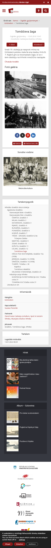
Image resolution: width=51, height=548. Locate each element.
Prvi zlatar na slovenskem (29, 413)
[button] (41, 176)
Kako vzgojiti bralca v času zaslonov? (29, 375)
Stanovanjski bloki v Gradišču (20, 212)
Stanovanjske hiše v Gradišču (20, 215)
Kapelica (17, 267)
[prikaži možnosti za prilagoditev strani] (44, 2)
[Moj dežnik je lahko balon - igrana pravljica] (13, 364)
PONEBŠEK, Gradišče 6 (21, 230)
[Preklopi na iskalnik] (46, 10)
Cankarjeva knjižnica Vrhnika (31, 39)
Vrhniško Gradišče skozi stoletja (17, 207)
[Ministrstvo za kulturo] (25, 467)
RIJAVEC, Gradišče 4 (19, 225)
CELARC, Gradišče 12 (20, 249)
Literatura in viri (13, 285)
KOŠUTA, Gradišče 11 (20, 246)
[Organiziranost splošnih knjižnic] (25, 477)
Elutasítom (19, 544)
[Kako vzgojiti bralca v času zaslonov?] (13, 378)
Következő (38, 44)
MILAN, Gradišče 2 (19, 220)
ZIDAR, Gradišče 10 (19, 243)
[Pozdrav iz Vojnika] (13, 445)
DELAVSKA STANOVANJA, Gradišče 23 (26, 272)
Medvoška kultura (21, 188)
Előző (13, 44)
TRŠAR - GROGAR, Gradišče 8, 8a (24, 236)
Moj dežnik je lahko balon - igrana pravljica (29, 361)
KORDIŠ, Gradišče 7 (19, 233)
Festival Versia (25, 388)
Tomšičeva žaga (20, 251)
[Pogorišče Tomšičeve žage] (25, 114)
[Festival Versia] (13, 392)
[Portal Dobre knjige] (25, 522)
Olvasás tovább (12, 61)
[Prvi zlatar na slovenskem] (13, 417)
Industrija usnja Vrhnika (18, 274)
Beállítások (32, 544)
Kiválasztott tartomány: (15, 2)
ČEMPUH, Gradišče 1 (20, 218)
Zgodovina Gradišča (14, 210)
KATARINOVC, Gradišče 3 (21, 223)
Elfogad (7, 544)
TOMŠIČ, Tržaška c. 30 (20, 264)
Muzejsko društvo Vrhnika (21, 319)
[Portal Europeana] (25, 486)
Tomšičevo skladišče (22, 269)
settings (22, 540)
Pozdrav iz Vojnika (26, 441)
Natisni (18, 143)
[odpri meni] (4, 11)
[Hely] (39, 10)
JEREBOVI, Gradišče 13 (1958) (23, 259)
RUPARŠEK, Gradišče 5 (20, 228)
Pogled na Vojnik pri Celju (29, 427)
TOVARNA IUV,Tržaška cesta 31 (24, 282)
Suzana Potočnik (11, 308)
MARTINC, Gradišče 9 (20, 241)
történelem (9, 300)
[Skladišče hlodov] (25, 85)
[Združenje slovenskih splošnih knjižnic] (25, 504)
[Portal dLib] (25, 496)
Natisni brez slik (31, 143)
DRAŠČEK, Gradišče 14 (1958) (23, 261)
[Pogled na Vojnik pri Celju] (13, 431)
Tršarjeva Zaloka (20, 238)
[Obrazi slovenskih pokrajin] (25, 513)
